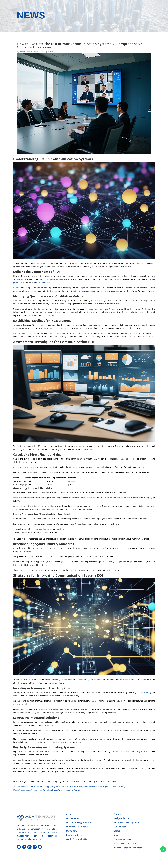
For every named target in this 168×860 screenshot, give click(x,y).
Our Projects (119, 826)
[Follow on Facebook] (24, 847)
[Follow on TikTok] (35, 847)
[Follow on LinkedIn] (19, 847)
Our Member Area (122, 839)
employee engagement (89, 287)
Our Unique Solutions (77, 826)
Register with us (74, 835)
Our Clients (71, 831)
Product (117, 814)
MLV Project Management (126, 822)
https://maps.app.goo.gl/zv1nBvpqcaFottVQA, (54, 786)
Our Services (72, 818)
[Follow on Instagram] (29, 847)
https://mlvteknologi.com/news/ (66, 790)
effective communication (115, 497)
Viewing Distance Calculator (127, 847)
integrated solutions (93, 679)
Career (116, 831)
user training (145, 692)
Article (50, 51)
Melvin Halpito (25, 51)
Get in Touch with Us (76, 839)
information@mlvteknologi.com (88, 786)
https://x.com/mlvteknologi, (114, 786)
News (116, 835)
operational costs (43, 282)
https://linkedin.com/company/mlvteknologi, (32, 790)
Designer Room (121, 818)
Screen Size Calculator (124, 843)
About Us (71, 814)
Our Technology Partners (78, 822)
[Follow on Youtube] (40, 847)
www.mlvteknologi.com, (23, 786)
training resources (61, 709)
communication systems (44, 263)
